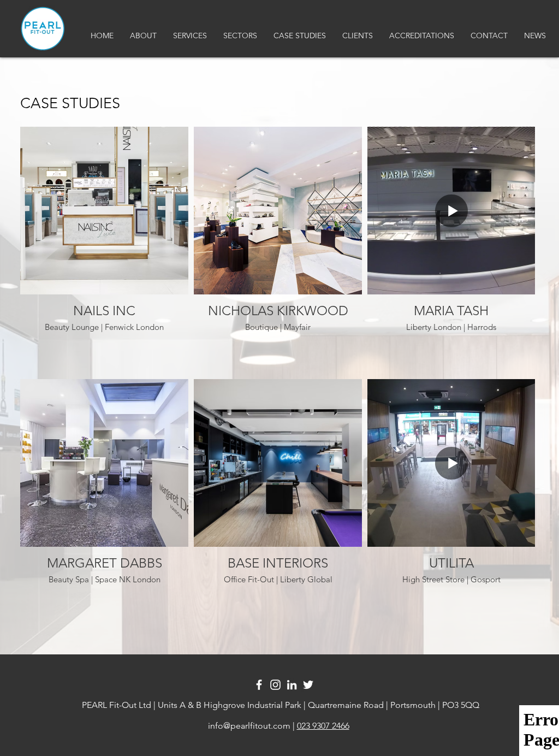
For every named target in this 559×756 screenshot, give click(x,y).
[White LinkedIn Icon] (292, 685)
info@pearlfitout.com (249, 725)
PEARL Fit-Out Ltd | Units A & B (141, 705)
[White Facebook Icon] (259, 685)
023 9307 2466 (323, 725)
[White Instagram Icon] (275, 685)
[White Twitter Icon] (308, 685)
